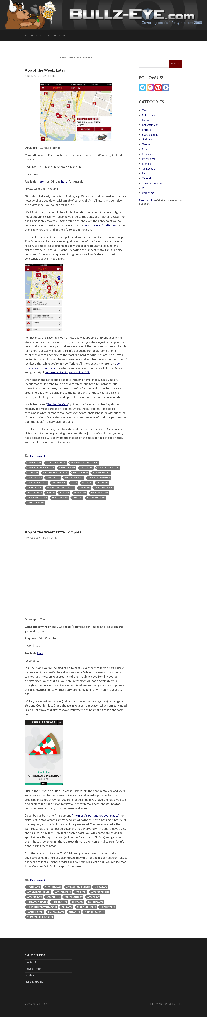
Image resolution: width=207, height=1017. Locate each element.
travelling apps (35, 503)
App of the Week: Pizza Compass (53, 532)
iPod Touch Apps (99, 493)
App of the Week (67, 468)
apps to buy (93, 897)
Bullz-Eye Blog (56, 35)
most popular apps (37, 498)
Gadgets (147, 139)
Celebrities (148, 115)
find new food (34, 488)
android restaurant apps (40, 468)
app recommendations (78, 887)
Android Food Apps (56, 463)
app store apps (63, 892)
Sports (146, 173)
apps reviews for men (99, 478)
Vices (145, 188)
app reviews (86, 468)
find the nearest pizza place (42, 907)
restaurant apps (96, 498)
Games (146, 144)
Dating (146, 120)
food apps (84, 488)
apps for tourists (74, 478)
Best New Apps (59, 483)
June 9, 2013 (32, 76)
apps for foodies (101, 473)
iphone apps (80, 493)
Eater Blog (102, 483)
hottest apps (34, 493)
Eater (74, 483)
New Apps (77, 498)
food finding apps (104, 488)
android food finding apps (84, 463)
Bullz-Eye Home (34, 981)
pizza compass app (94, 912)
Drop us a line (147, 200)
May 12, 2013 (32, 537)
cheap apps (77, 902)
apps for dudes (80, 473)
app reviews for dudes (38, 892)
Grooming (148, 154)
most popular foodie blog (101, 225)
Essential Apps (95, 902)
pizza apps (74, 912)
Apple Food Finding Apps (55, 473)
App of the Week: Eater (45, 70)
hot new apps (108, 907)
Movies (146, 163)
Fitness (146, 129)
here (41, 181)
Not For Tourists (57, 404)
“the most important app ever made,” (95, 815)
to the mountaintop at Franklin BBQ (67, 372)
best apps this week (37, 902)
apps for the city (74, 897)
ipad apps (64, 493)
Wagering (148, 192)
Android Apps (34, 463)
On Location (149, 168)
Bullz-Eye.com (33, 35)
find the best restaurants (61, 488)
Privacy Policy (33, 968)
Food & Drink (150, 134)
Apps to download (37, 483)
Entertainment (37, 456)
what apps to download (40, 917)
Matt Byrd (50, 76)
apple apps (32, 473)
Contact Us (31, 962)
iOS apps (51, 493)
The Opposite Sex (152, 183)
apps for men (53, 478)
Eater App (87, 483)
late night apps (35, 912)
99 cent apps (33, 887)
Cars (144, 110)
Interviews (148, 158)
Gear (145, 149)
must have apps (60, 498)
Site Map (30, 975)
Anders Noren (167, 1004)
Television (148, 178)
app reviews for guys (108, 468)
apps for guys (34, 478)
